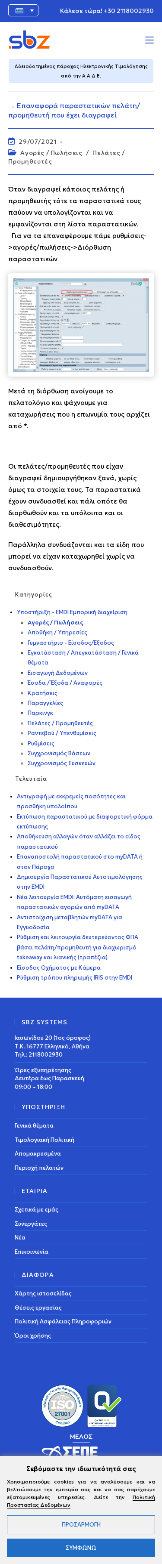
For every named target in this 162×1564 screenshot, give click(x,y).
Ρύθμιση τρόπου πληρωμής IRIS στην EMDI (74, 977)
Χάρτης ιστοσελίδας (43, 1293)
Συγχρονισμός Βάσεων (59, 753)
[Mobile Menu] (149, 39)
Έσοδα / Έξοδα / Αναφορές (65, 682)
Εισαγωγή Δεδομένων (58, 673)
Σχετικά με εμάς (36, 1209)
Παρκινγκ (40, 713)
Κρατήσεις (42, 693)
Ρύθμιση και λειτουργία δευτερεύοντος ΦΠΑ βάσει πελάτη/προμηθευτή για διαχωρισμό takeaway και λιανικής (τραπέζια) (77, 947)
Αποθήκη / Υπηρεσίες (57, 632)
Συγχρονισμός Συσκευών (61, 763)
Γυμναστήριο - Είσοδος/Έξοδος (71, 642)
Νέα (20, 1237)
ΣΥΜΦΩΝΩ (81, 1548)
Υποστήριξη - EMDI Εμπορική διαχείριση (72, 612)
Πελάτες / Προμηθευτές (60, 723)
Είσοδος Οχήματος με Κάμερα (59, 967)
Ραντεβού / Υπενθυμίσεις (62, 733)
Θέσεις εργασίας (38, 1307)
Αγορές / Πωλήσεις (51, 153)
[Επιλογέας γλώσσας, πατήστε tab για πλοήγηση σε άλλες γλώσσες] (23, 10)
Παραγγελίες (45, 703)
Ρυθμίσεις (41, 743)
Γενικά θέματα (34, 1125)
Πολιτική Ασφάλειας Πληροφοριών (63, 1321)
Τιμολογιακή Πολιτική (44, 1140)
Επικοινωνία (31, 1251)
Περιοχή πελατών (39, 1167)
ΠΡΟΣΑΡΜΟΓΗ (81, 1524)
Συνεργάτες (31, 1223)
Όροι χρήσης (33, 1335)
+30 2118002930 (129, 11)
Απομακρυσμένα (38, 1153)
